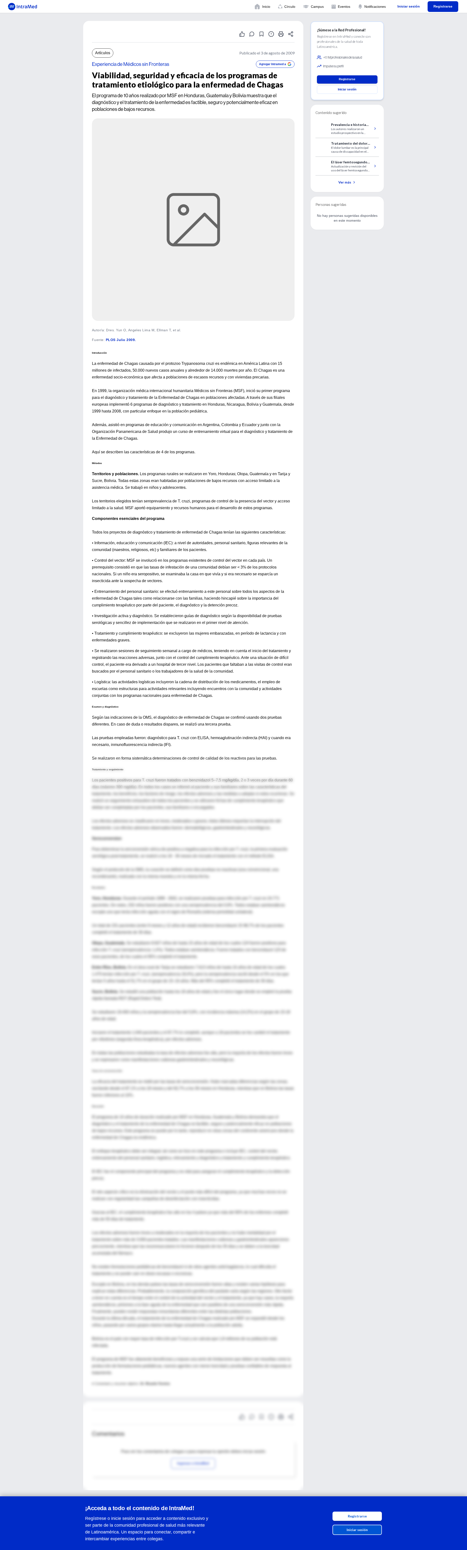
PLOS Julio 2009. (121, 340)
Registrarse (357, 1516)
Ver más (344, 182)
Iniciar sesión (357, 1530)
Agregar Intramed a (272, 64)
